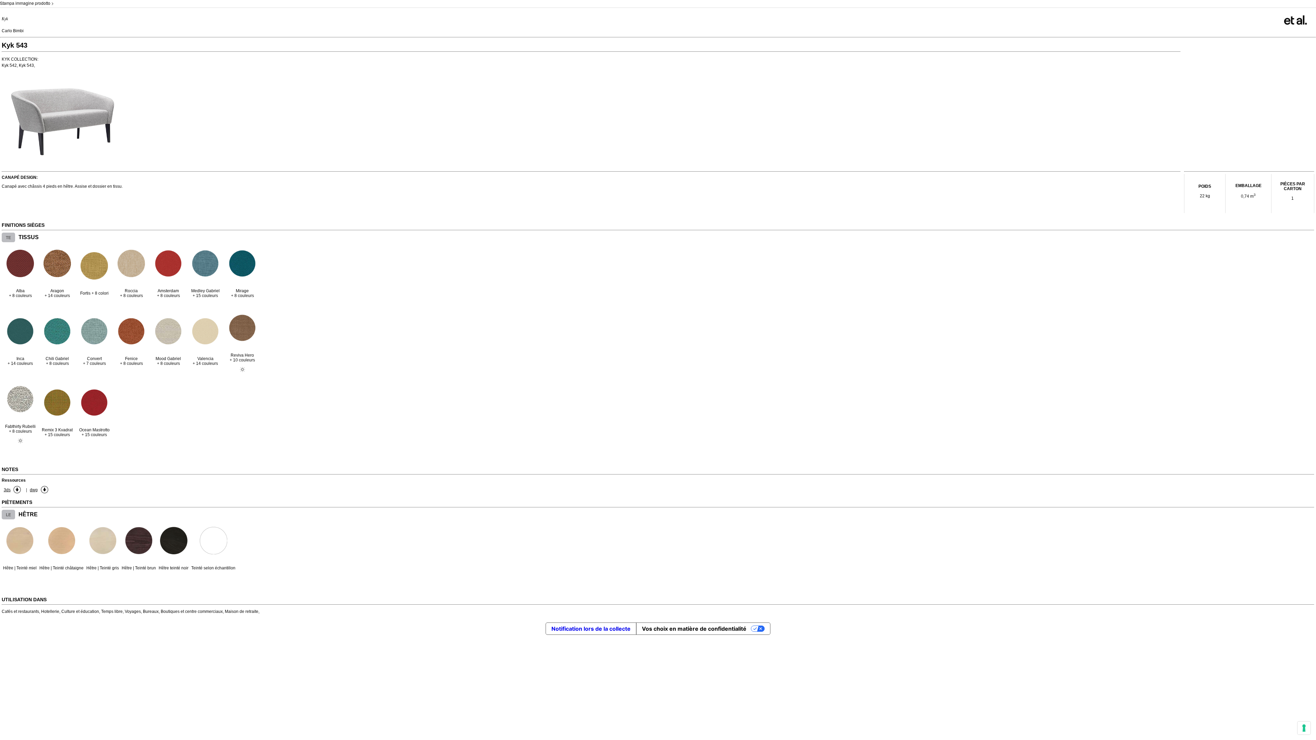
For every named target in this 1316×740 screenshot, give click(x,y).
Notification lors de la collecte (591, 628)
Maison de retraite (241, 611)
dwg (34, 490)
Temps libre (112, 611)
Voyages (133, 611)
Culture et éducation (80, 611)
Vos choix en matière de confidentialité (694, 628)
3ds (7, 490)
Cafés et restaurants (20, 611)
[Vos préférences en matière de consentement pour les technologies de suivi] (1304, 728)
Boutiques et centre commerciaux (192, 611)
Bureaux (151, 611)
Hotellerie (50, 611)
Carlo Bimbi (13, 30)
